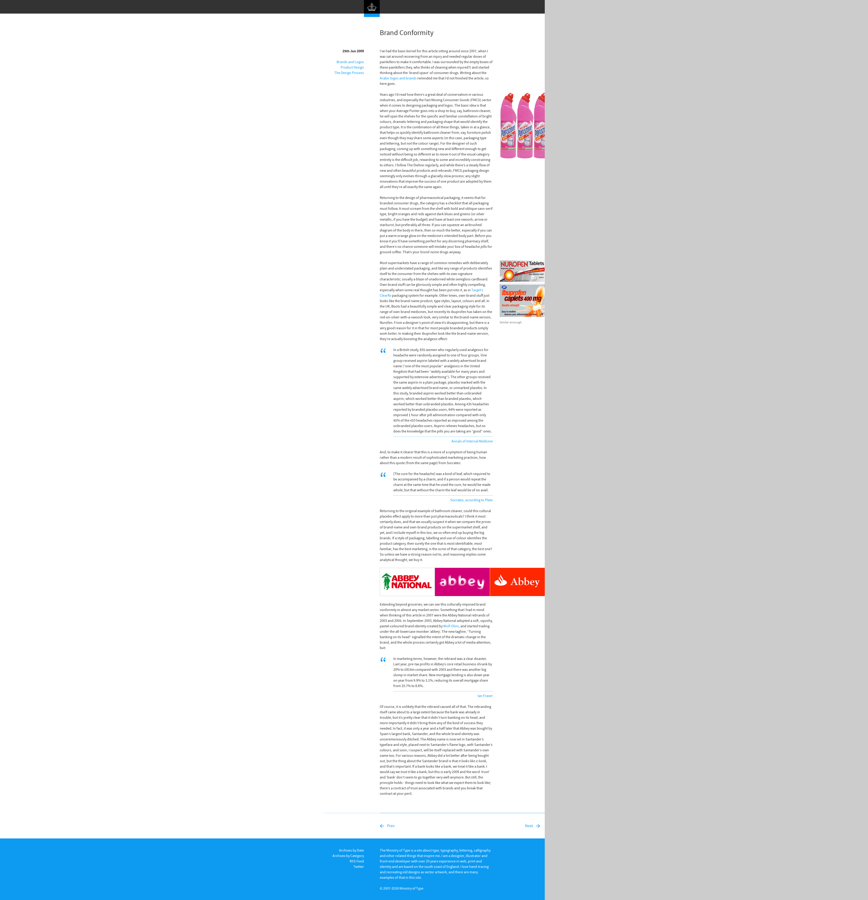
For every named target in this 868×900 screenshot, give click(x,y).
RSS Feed (357, 861)
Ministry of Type (411, 888)
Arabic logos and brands (398, 78)
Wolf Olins (451, 626)
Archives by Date (351, 850)
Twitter (358, 866)
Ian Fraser (485, 695)
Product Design (352, 67)
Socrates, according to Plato (471, 500)
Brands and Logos (350, 62)
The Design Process (349, 72)
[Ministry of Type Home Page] (372, 8)
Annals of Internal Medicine (472, 441)
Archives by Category (348, 855)
